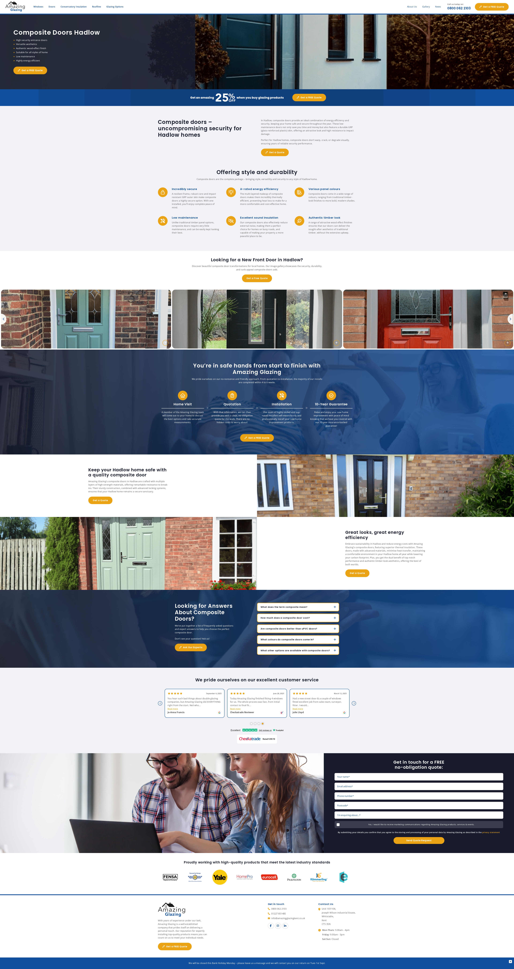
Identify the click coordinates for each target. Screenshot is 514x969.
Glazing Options (115, 6)
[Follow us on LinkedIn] (285, 926)
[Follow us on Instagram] (278, 926)
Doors (52, 6)
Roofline (96, 6)
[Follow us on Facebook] (271, 926)
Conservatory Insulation (74, 6)
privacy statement (491, 832)
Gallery (426, 6)
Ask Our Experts (193, 647)
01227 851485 (278, 913)
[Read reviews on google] (219, 713)
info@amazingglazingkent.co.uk (288, 918)
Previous (3, 319)
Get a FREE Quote (493, 6)
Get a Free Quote (257, 278)
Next (510, 319)
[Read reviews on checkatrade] (282, 713)
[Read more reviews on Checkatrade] (257, 739)
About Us (412, 6)
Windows (38, 6)
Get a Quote (276, 152)
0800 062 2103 (459, 8)
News (438, 6)
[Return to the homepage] (15, 6)
